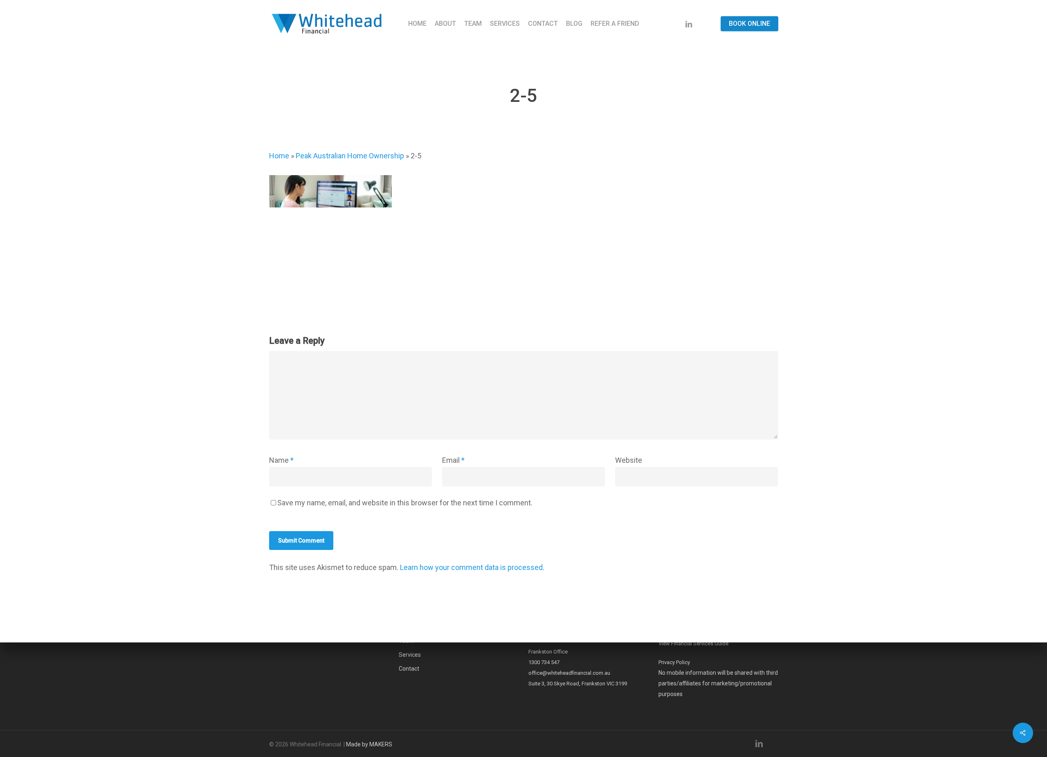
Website (628, 460)
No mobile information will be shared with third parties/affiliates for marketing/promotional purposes (718, 683)
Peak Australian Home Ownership (350, 155)
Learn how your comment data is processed (471, 567)
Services (410, 654)
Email (453, 460)
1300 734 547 (543, 662)
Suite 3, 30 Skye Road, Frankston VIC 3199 (577, 683)
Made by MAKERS (369, 744)
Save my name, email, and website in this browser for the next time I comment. (404, 502)
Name (281, 460)
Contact (409, 668)
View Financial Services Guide (693, 643)
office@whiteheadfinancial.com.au (569, 673)
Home (279, 155)
